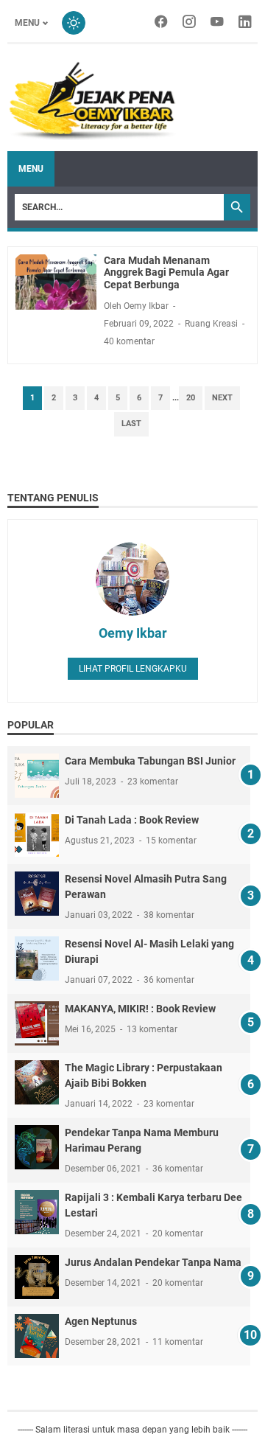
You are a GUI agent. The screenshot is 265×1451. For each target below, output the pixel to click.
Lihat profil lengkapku (133, 669)
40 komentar (129, 341)
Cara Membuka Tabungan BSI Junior (150, 761)
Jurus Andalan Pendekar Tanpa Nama (153, 1262)
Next (222, 398)
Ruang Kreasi (211, 324)
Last (131, 423)
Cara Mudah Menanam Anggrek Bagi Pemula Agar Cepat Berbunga (166, 272)
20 (190, 398)
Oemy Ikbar (133, 633)
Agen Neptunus (101, 1321)
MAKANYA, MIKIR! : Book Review (140, 1009)
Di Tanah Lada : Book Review (132, 820)
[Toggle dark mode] (73, 23)
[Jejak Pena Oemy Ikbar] (91, 99)
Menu (27, 23)
